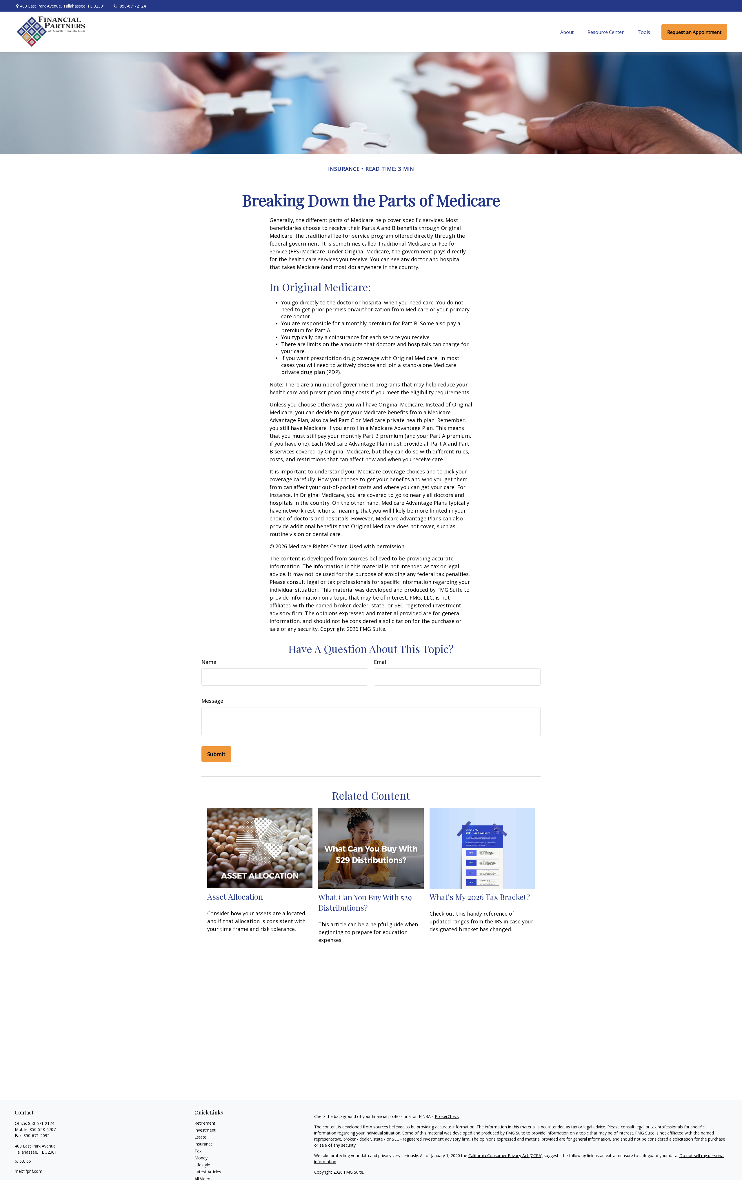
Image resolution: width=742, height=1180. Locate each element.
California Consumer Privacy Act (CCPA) (505, 1155)
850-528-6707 (43, 1129)
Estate (200, 1137)
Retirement (204, 1123)
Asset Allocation (235, 896)
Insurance (203, 1144)
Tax (197, 1151)
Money (201, 1158)
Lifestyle (202, 1165)
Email (381, 661)
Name (208, 661)
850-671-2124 (133, 6)
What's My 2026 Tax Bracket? (480, 897)
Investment (205, 1130)
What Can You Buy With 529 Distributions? (365, 902)
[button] (567, 32)
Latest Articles (207, 1171)
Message (212, 700)
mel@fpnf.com (28, 1171)
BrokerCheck (447, 1116)
